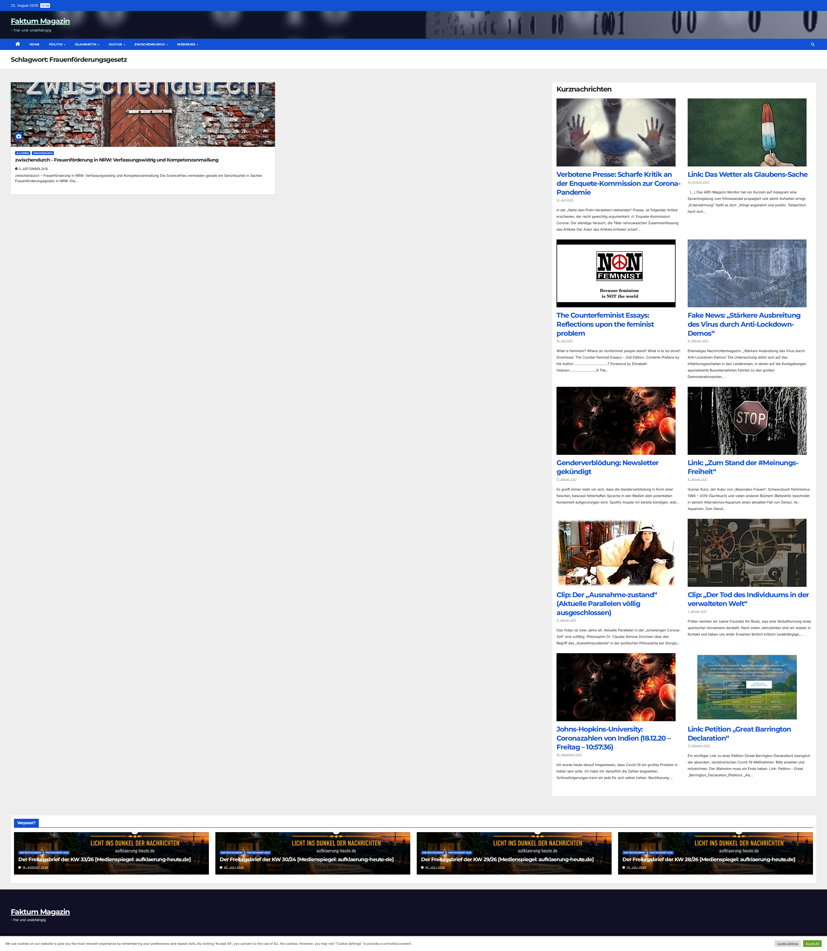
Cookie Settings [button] (787, 943)
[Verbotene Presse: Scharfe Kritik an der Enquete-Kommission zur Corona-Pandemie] (616, 163)
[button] (813, 44)
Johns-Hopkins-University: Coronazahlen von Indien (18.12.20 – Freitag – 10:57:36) (613, 738)
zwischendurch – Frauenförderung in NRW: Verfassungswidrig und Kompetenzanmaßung (116, 160)
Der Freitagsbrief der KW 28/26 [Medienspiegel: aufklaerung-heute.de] (708, 859)
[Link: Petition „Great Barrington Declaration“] (747, 718)
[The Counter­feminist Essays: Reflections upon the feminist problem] (616, 304)
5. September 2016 (33, 168)
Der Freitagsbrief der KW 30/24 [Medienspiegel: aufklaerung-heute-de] (306, 859)
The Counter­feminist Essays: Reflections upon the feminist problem (605, 324)
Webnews (186, 44)
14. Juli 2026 (636, 867)
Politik (56, 44)
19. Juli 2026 (435, 867)
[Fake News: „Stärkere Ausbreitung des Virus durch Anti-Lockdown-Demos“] (747, 304)
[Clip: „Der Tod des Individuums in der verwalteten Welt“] (747, 583)
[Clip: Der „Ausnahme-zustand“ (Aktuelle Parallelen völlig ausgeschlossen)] (616, 583)
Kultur (116, 44)
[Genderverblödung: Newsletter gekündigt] (616, 451)
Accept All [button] (812, 943)
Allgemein (22, 153)
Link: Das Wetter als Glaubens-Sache (748, 174)
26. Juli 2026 (234, 867)
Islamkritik (86, 44)
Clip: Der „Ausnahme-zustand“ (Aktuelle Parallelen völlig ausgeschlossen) (607, 603)
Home (35, 44)
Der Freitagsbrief (30, 852)
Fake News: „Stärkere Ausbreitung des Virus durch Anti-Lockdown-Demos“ (744, 324)
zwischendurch (150, 44)
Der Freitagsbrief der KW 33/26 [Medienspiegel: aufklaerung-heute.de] (104, 859)
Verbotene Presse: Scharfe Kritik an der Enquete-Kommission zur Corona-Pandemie (618, 183)
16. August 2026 (35, 867)
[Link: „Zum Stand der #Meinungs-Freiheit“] (747, 451)
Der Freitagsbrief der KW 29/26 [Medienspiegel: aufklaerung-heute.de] (507, 859)
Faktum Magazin (40, 21)
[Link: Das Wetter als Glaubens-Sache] (747, 163)
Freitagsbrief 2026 (56, 852)
